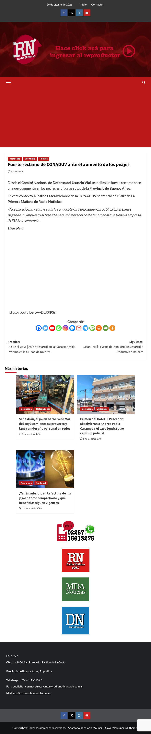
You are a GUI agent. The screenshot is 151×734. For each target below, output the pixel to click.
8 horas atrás (89, 439)
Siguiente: (113, 347)
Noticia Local (43, 409)
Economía (30, 158)
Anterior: (41, 347)
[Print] (99, 328)
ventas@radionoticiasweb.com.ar (62, 686)
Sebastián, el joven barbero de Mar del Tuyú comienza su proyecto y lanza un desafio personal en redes (44, 424)
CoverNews (112, 727)
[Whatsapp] (59, 328)
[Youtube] (52, 328)
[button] (9, 82)
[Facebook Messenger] (72, 328)
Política (44, 158)
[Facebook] (39, 328)
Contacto (97, 4)
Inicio (83, 4)
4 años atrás (17, 171)
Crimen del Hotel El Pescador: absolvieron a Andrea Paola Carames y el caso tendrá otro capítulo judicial (102, 426)
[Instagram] (65, 328)
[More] (112, 328)
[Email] (106, 328)
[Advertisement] (75, 117)
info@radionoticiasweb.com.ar (32, 693)
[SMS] (92, 328)
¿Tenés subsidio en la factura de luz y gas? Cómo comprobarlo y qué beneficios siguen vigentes (45, 498)
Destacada (14, 158)
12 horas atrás (29, 508)
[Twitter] (45, 328)
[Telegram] (85, 328)
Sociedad (41, 483)
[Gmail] (79, 328)
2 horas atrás (28, 434)
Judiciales (102, 409)
